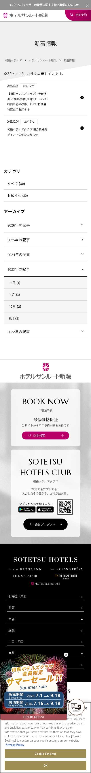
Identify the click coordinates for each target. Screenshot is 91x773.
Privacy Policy (15, 744)
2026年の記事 (19, 225)
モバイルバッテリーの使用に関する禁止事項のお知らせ (44, 5)
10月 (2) (15, 306)
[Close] (86, 708)
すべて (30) (16, 183)
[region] (45, 737)
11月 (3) (14, 294)
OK (45, 765)
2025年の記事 (19, 239)
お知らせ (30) (17, 195)
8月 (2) (14, 318)
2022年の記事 (19, 331)
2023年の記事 (19, 269)
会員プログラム (45, 524)
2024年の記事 (19, 254)
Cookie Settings (45, 753)
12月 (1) (14, 282)
